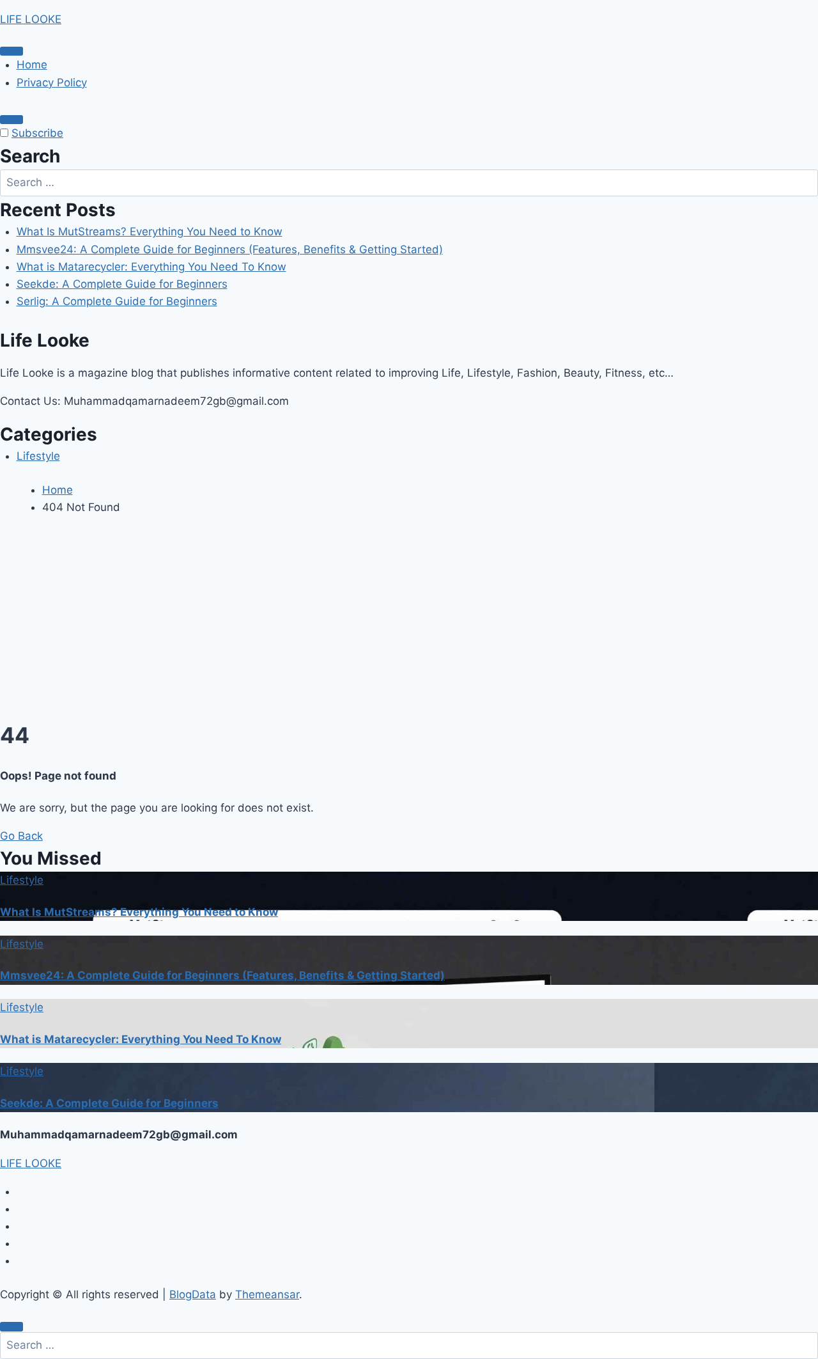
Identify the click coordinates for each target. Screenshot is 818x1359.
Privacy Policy (52, 82)
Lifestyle (38, 456)
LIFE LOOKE (30, 19)
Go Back (21, 835)
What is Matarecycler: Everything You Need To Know (151, 266)
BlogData (192, 1294)
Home (32, 64)
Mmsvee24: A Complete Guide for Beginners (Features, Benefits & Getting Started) (230, 249)
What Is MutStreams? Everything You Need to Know (149, 231)
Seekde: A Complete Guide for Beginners (122, 284)
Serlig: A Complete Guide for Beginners (117, 301)
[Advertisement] (409, 622)
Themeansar (267, 1294)
